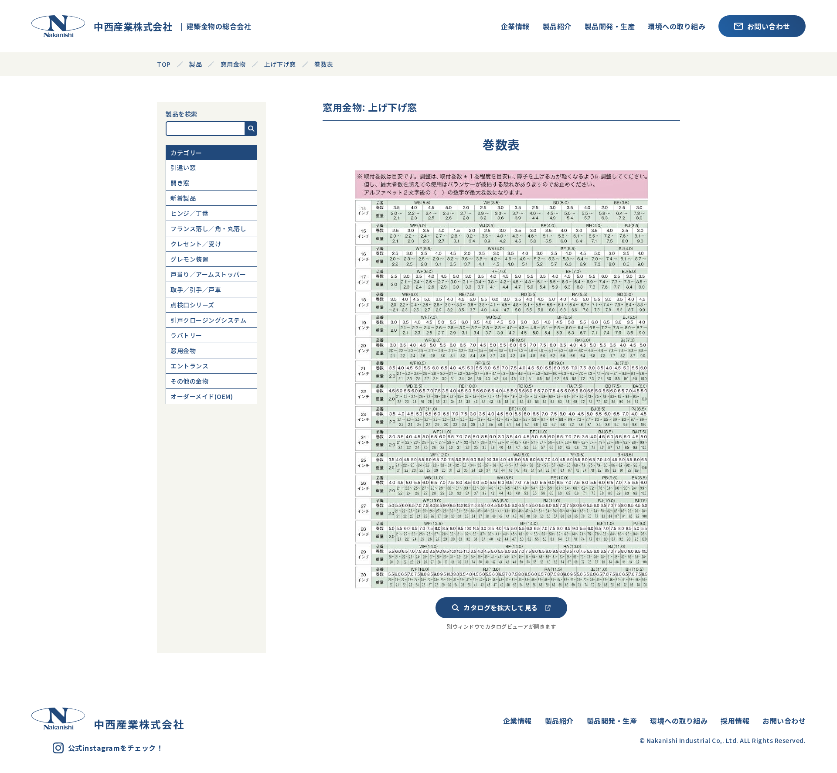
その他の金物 (189, 381)
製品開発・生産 (610, 26)
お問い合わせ (768, 26)
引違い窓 (183, 167)
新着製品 (183, 198)
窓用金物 (183, 350)
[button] (251, 128)
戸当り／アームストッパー (208, 274)
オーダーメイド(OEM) (201, 396)
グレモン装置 (189, 259)
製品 (195, 64)
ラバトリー (186, 335)
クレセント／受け (195, 243)
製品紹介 (557, 26)
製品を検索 (181, 114)
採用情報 (735, 720)
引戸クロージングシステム (208, 320)
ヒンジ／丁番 (189, 213)
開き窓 (180, 182)
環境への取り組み (676, 26)
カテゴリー (186, 152)
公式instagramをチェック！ (115, 747)
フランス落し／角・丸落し (208, 228)
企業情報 (515, 26)
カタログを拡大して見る (500, 607)
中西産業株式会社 (128, 26)
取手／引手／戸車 (195, 289)
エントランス (189, 365)
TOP (164, 64)
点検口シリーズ (192, 304)
